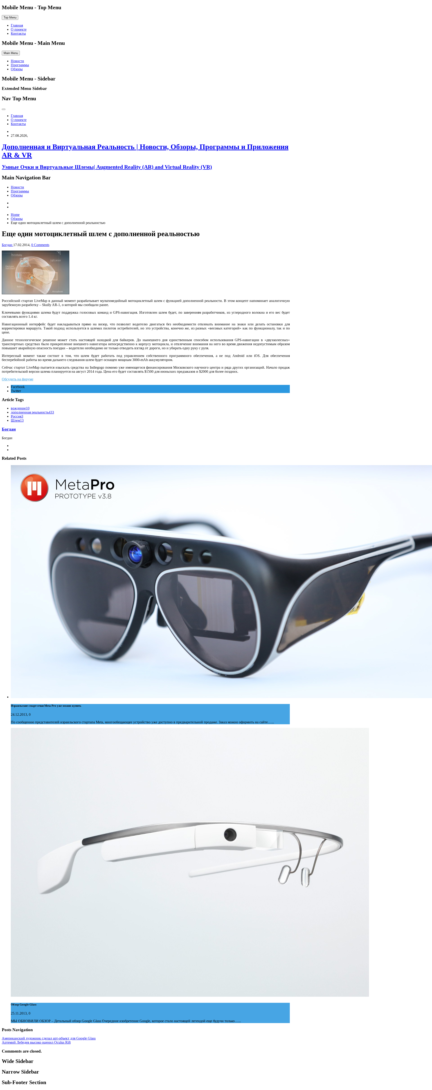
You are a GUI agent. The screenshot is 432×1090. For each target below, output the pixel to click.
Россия (17, 416)
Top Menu (10, 17)
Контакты (18, 33)
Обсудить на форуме (17, 379)
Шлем (17, 420)
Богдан (9, 429)
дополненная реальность (32, 412)
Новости (17, 61)
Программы (20, 65)
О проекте (19, 29)
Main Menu (11, 53)
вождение (20, 408)
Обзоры (17, 69)
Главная (17, 25)
